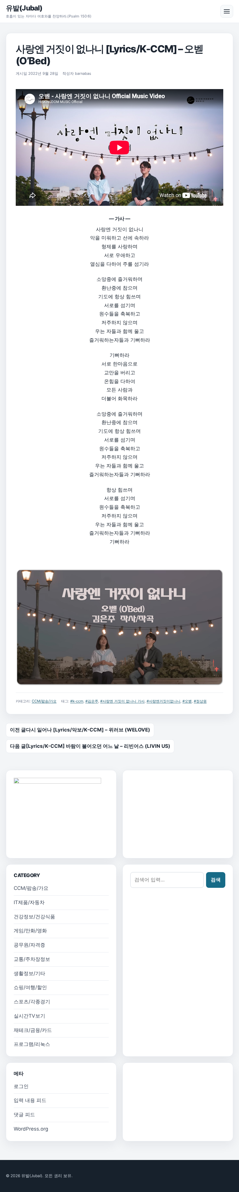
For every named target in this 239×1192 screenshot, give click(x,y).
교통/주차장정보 (32, 959)
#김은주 (91, 701)
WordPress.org (31, 1129)
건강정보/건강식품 (34, 917)
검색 (216, 880)
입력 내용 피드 (30, 1100)
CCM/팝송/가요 (44, 701)
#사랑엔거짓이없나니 (163, 701)
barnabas (83, 73)
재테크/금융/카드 (33, 1030)
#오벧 (187, 701)
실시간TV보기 (29, 1016)
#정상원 (200, 701)
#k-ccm (76, 701)
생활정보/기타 (29, 973)
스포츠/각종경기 (32, 1002)
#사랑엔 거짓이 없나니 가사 (122, 701)
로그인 (21, 1086)
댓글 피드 (24, 1114)
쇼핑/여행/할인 (30, 987)
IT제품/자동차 (29, 902)
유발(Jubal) (24, 8)
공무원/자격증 (29, 945)
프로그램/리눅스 (32, 1044)
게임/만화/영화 (30, 931)
